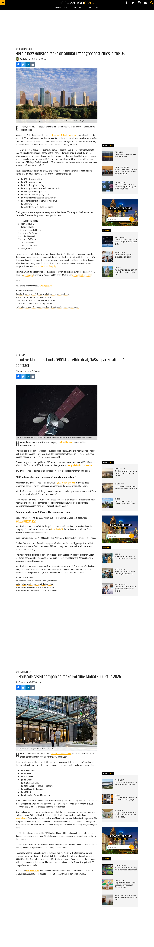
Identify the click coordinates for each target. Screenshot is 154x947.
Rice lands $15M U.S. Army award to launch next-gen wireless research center (126, 242)
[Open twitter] (133, 2)
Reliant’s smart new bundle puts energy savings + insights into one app (126, 897)
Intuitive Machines (65, 442)
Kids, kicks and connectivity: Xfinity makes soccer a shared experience (126, 868)
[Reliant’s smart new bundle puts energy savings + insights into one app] (107, 900)
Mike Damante (20, 682)
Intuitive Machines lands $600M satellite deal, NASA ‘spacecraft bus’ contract (70, 363)
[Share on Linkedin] (28, 64)
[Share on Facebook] (18, 64)
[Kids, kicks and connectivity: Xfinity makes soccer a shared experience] (107, 869)
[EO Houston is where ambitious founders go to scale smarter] (107, 573)
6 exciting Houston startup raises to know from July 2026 (126, 155)
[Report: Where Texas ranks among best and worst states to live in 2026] (107, 271)
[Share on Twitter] (23, 64)
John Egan (19, 371)
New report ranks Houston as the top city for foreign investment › (35, 304)
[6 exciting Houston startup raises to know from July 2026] (107, 156)
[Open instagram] (139, 2)
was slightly (28, 275)
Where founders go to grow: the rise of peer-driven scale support (125, 557)
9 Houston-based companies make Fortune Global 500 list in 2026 (68, 676)
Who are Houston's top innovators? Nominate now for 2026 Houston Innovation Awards (126, 171)
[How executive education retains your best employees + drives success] (107, 588)
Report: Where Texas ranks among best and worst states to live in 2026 (126, 272)
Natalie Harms (25, 59)
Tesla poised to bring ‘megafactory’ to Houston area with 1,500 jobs (126, 798)
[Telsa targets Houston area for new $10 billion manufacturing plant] (107, 784)
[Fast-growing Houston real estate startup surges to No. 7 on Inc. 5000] (107, 488)
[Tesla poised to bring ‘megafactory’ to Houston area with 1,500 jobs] (107, 799)
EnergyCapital (46, 285)
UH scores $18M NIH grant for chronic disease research (124, 256)
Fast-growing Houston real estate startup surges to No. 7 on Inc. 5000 (126, 487)
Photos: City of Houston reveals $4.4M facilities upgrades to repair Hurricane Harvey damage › (43, 294)
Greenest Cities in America (63, 135)
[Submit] (151, 2)
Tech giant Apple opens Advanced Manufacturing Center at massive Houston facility (125, 814)
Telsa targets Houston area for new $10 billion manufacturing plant (126, 783)
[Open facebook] (126, 2)
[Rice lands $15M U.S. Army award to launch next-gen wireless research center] (107, 241)
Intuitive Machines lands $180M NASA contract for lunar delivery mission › (37, 590)
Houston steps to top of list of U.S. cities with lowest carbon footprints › (36, 300)
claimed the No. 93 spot (82, 275)
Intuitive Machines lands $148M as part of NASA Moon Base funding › (35, 587)
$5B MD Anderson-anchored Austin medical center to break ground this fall (126, 473)
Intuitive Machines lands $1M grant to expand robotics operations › (35, 584)
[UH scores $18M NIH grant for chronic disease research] (107, 256)
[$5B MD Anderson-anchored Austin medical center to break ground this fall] (107, 473)
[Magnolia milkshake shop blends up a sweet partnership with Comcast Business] (107, 884)
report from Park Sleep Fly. (45, 266)
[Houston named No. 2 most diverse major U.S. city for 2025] (107, 503)
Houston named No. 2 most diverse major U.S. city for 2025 (125, 502)
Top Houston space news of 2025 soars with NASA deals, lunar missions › (36, 581)
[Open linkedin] (145, 2)
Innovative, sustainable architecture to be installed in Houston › (34, 297)
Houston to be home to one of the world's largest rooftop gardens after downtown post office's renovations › (47, 307)
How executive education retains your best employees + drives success (125, 589)
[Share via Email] (32, 64)
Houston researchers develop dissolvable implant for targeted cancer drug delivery (125, 186)
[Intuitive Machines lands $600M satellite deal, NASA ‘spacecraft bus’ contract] (56, 412)
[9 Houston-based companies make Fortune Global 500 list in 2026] (56, 723)
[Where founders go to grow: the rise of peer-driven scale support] (107, 558)
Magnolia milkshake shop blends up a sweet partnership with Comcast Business (125, 885)
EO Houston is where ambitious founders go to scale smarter (125, 572)
